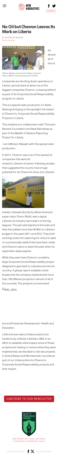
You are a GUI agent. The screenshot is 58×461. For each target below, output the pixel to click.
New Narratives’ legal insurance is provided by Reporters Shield (29, 440)
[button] (4, 6)
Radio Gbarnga (8, 40)
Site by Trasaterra (43, 451)
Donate (51, 11)
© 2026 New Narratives (16, 451)
